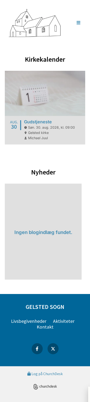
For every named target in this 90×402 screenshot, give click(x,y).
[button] (74, 23)
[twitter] (53, 348)
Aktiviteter (63, 321)
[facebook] (37, 348)
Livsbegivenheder (28, 321)
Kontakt (45, 327)
